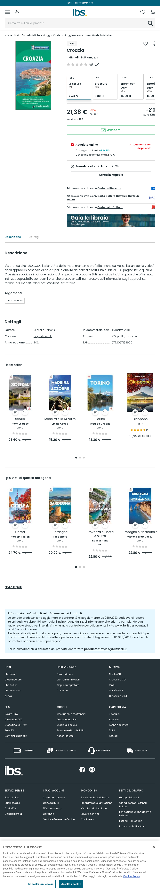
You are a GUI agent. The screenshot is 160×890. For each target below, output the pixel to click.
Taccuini (114, 714)
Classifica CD (117, 679)
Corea (20, 532)
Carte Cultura (51, 803)
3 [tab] (84, 458)
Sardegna (60, 532)
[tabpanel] (33, 75)
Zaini (112, 730)
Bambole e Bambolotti (70, 730)
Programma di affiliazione (96, 803)
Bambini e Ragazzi (16, 736)
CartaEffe (10, 808)
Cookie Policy (131, 876)
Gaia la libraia (13, 814)
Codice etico (88, 819)
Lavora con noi (90, 814)
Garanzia (48, 814)
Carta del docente (54, 797)
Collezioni (62, 690)
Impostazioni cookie (40, 884)
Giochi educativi (66, 719)
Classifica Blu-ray (16, 725)
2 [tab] (80, 458)
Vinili (112, 685)
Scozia (20, 419)
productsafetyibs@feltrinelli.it (105, 649)
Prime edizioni (65, 674)
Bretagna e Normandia (140, 532)
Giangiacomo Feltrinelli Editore (133, 804)
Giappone (140, 419)
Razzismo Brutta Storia (132, 826)
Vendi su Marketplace (94, 808)
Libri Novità (11, 674)
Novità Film (11, 714)
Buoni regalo (12, 803)
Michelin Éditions (80, 57)
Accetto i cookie (71, 884)
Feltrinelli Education (130, 821)
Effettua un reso (52, 808)
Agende (113, 719)
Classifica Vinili (118, 696)
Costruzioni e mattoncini (71, 714)
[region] (80, 865)
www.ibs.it (122, 625)
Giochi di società (67, 725)
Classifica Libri (13, 679)
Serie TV (9, 730)
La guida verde (43, 336)
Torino (100, 419)
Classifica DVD (13, 719)
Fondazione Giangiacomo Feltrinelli (135, 813)
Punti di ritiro (12, 797)
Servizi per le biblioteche (95, 797)
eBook (8, 696)
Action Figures (65, 736)
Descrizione (13, 237)
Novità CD (115, 674)
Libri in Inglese (13, 690)
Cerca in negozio (111, 175)
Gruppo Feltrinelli (129, 797)
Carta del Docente (109, 188)
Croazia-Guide (14, 300)
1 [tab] (33, 107)
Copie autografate (68, 685)
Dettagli (34, 237)
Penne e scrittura (119, 725)
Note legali (13, 587)
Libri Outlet (11, 685)
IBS (81, 119)
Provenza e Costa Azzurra (100, 534)
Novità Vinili (116, 690)
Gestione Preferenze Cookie (59, 819)
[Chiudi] (153, 846)
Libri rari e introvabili (68, 679)
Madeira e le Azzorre (60, 419)
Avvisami (113, 130)
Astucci (113, 736)
